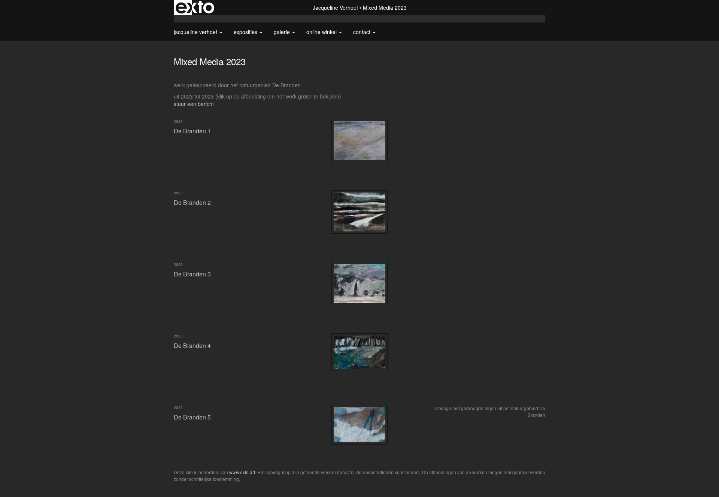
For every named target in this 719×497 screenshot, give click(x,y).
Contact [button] (362, 32)
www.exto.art (242, 472)
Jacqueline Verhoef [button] (196, 32)
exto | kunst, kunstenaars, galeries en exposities (195, 7)
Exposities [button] (246, 32)
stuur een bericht (194, 103)
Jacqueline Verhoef (335, 7)
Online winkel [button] (322, 32)
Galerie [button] (282, 32)
